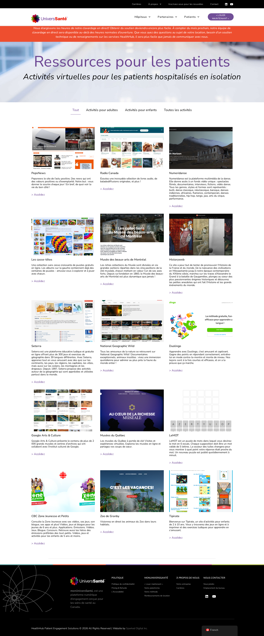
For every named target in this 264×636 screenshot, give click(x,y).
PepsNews (38, 173)
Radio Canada (109, 173)
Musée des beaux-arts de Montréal (123, 260)
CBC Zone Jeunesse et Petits (50, 516)
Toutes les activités (178, 110)
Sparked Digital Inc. (136, 628)
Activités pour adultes (102, 110)
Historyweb (176, 260)
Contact (214, 4)
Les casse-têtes (41, 260)
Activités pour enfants (141, 110)
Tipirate (174, 516)
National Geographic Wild (117, 346)
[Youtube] (231, 4)
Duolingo (175, 346)
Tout (75, 110)
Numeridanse (178, 173)
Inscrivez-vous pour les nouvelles (185, 4)
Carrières (136, 4)
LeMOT (174, 435)
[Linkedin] (226, 4)
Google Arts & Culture (46, 435)
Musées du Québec (112, 435)
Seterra (36, 346)
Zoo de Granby (109, 516)
